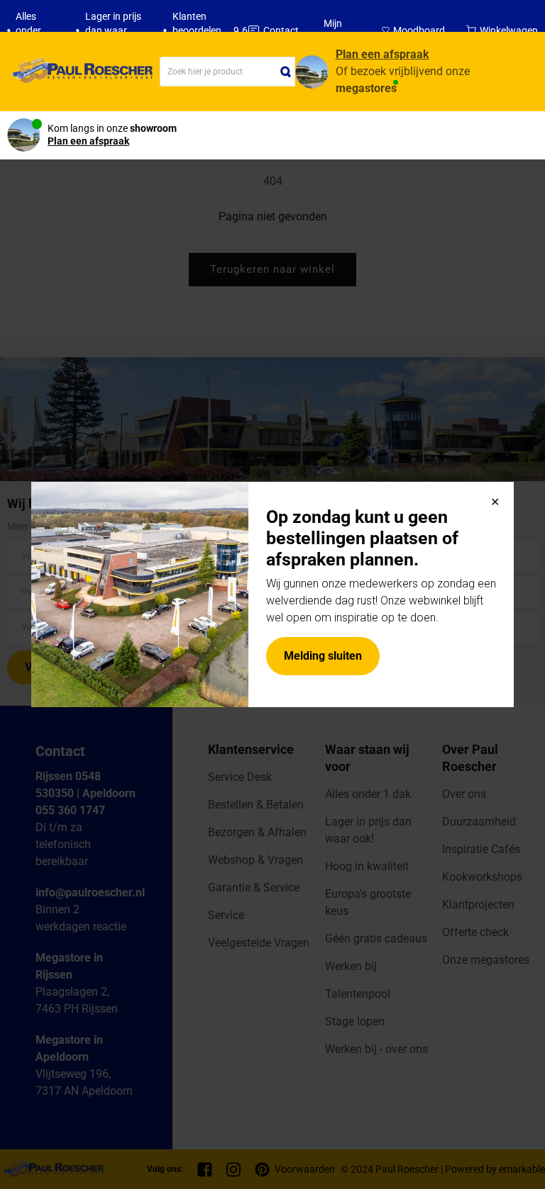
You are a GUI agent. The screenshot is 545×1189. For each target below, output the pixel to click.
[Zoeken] (286, 71)
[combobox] (227, 71)
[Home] (80, 71)
